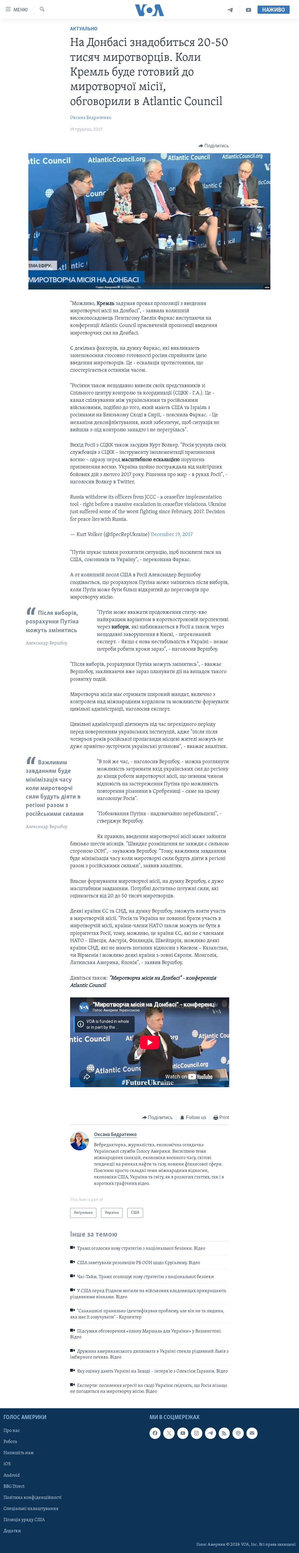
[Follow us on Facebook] (155, 1433)
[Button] (214, 146)
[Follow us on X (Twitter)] (168, 1433)
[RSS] (224, 1433)
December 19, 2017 (172, 534)
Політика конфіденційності (33, 1497)
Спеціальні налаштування (31, 1508)
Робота (10, 1442)
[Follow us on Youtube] (182, 1433)
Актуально (84, 29)
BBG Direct (14, 1486)
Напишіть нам (19, 1453)
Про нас (12, 1430)
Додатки (12, 1530)
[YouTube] (248, 10)
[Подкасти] (238, 1433)
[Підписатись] (252, 1433)
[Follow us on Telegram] (210, 1433)
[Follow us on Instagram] (196, 1433)
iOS (7, 1464)
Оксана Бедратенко (90, 118)
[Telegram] (230, 10)
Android (12, 1475)
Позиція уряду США (24, 1519)
